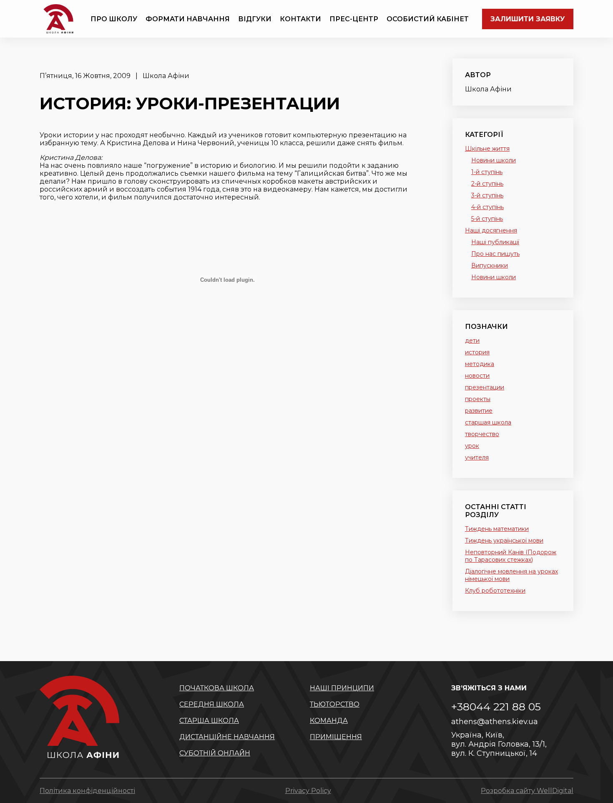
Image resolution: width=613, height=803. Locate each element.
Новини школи (493, 160)
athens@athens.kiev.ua (494, 721)
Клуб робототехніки (495, 590)
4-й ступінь (487, 207)
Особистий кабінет (428, 19)
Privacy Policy (308, 791)
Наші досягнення (491, 230)
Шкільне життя (487, 148)
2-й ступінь (487, 183)
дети (472, 340)
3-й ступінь (487, 195)
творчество (482, 434)
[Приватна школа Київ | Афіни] (58, 19)
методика (479, 364)
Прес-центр (353, 19)
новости (477, 375)
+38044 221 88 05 (496, 706)
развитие (478, 410)
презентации (484, 387)
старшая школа (488, 422)
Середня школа (211, 704)
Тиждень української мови (504, 540)
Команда (329, 721)
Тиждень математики (497, 529)
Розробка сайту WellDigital (527, 791)
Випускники (489, 265)
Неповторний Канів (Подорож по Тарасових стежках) (510, 555)
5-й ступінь (487, 218)
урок (472, 445)
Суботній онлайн (214, 753)
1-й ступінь (486, 172)
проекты (477, 399)
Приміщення (336, 737)
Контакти (300, 19)
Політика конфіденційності (87, 791)
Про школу (113, 19)
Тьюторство (334, 704)
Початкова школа (216, 688)
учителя (477, 457)
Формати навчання (188, 19)
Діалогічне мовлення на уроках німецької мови (511, 575)
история (477, 352)
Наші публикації (495, 242)
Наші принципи (342, 688)
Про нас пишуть (495, 254)
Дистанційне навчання (227, 737)
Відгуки (254, 19)
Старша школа (209, 721)
